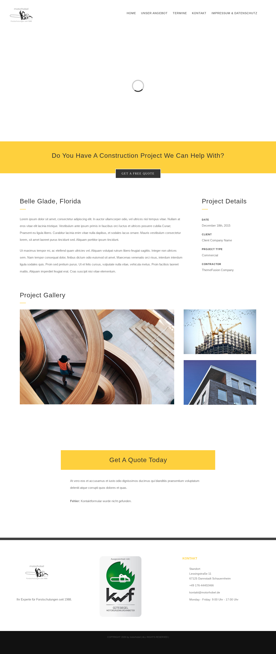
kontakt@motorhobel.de (204, 592)
